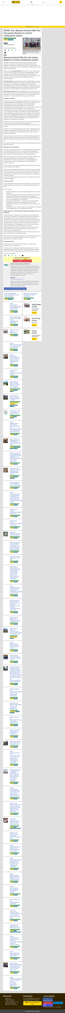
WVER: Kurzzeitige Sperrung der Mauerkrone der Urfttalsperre (15, 732)
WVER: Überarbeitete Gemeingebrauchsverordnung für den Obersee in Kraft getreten (18, 306)
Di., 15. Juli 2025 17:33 (14, 611)
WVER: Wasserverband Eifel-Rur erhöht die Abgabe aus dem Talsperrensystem (15, 876)
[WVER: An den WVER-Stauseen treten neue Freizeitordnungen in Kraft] (5, 834)
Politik (15, 416)
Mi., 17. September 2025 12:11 (15, 526)
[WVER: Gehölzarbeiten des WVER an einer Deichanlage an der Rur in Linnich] (5, 847)
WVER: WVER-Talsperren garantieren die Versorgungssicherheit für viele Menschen (16, 631)
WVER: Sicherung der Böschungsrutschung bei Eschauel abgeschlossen (15, 720)
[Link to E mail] (19, 50)
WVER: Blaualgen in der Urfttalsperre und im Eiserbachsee (15, 484)
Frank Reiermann (58, 1007)
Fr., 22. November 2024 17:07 (15, 946)
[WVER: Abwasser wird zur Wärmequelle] (5, 331)
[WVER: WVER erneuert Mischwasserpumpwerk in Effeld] (5, 371)
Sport (29, 299)
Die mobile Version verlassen (33, 1011)
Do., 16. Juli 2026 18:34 (14, 324)
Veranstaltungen (13, 828)
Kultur (15, 447)
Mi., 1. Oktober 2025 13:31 (15, 503)
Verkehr (12, 391)
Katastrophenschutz (14, 405)
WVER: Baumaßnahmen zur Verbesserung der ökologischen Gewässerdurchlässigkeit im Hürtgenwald (16, 590)
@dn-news (48, 1002)
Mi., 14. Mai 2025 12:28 (14, 710)
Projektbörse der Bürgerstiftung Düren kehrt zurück (15, 926)
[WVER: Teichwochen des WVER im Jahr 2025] (5, 558)
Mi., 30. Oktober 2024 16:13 (15, 971)
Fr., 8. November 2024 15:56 (10, 38)
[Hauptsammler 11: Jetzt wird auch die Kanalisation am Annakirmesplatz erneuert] (5, 470)
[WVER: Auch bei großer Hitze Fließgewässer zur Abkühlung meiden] (5, 618)
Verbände (11, 39)
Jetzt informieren (36, 26)
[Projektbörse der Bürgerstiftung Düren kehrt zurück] (5, 926)
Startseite (9, 998)
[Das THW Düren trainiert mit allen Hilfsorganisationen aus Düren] (5, 397)
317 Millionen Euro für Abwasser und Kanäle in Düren (15, 412)
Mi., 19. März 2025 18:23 (14, 735)
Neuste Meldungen (10, 999)
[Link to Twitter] (15, 50)
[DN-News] (16, 2)
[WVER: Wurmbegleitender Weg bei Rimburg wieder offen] (5, 953)
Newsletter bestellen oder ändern (33, 1003)
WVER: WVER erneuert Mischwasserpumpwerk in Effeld (16, 372)
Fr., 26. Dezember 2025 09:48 (15, 401)
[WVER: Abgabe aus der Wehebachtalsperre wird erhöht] (5, 901)
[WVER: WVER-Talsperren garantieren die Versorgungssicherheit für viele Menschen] (5, 630)
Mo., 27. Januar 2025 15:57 (15, 852)
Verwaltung (10, 299)
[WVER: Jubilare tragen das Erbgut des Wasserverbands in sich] (5, 657)
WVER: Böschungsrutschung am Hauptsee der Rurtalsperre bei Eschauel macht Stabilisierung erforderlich (15, 862)
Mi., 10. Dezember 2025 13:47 (15, 415)
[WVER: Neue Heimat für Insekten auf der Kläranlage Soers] (5, 743)
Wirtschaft (12, 712)
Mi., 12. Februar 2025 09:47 (15, 797)
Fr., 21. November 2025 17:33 (15, 433)
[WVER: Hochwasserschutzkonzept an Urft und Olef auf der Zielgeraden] (5, 345)
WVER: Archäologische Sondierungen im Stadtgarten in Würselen (14, 889)
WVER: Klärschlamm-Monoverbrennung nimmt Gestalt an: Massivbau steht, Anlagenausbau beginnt (15, 359)
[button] (32, 44)
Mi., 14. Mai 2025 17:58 (14, 683)
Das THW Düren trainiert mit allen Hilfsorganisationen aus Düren (15, 397)
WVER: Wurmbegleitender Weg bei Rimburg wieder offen (15, 953)
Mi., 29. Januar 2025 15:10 (15, 813)
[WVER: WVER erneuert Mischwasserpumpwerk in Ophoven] (5, 511)
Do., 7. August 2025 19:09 (15, 580)
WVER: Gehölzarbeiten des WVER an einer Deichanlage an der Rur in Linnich (15, 848)
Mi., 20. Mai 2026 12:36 (14, 364)
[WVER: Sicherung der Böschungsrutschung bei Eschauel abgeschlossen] (5, 718)
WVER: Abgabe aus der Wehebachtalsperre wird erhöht (15, 901)
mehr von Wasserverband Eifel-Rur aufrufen (15, 288)
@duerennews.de (48, 1000)
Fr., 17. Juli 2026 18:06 (14, 310)
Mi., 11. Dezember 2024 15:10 (15, 929)
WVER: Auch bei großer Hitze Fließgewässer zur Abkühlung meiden (15, 619)
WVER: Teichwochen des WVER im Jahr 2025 (15, 558)
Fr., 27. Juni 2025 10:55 (14, 649)
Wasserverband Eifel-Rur (9, 44)
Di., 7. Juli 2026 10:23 (14, 349)
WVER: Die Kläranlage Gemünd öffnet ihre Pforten (15, 534)
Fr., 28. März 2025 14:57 (14, 724)
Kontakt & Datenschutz (11, 1003)
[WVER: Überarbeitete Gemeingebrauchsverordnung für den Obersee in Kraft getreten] (5, 305)
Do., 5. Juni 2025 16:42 (14, 661)
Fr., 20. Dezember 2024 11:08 (15, 905)
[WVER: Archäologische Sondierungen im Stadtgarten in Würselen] (5, 888)
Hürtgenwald (13, 711)
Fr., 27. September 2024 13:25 (15, 987)
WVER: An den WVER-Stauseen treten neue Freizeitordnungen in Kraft (15, 835)
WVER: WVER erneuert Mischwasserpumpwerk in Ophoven (16, 511)
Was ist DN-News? (10, 1000)
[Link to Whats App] (12, 50)
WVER (6, 43)
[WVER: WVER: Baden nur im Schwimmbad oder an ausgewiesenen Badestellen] (5, 318)
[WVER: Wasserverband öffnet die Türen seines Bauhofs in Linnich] (5, 644)
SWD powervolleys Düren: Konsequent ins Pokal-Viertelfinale (31, 295)
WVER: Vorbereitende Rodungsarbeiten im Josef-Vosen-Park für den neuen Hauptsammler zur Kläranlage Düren (15, 792)
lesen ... (34, 312)
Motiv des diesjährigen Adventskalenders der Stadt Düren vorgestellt (11, 295)
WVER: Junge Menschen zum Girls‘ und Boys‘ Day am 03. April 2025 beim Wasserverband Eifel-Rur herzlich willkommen (15, 807)
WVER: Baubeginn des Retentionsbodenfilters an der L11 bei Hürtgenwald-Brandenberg (16, 692)
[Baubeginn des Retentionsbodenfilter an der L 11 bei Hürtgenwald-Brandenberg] (5, 704)
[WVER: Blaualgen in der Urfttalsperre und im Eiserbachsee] (5, 484)
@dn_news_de (58, 1002)
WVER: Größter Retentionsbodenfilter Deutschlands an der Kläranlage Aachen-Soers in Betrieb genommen (15, 967)
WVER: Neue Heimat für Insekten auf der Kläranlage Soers (15, 743)
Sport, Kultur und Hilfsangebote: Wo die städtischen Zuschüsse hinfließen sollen (15, 441)
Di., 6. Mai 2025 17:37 (14, 697)
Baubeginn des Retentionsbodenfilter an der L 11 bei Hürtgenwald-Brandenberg (15, 705)
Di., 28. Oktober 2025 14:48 (15, 475)
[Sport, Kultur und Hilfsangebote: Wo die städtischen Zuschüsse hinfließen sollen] (5, 440)
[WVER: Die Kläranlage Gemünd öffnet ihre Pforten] (5, 534)
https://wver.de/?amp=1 (16, 279)
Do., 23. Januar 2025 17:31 (15, 868)
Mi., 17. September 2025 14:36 (15, 515)
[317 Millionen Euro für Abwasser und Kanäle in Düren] (5, 412)
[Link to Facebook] (5, 50)
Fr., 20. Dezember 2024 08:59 (15, 919)
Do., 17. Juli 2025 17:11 (14, 594)
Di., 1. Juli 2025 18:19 (14, 635)
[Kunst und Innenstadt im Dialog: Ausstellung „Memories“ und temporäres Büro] (5, 820)
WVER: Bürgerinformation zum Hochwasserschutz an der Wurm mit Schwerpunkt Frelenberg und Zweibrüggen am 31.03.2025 (15, 757)
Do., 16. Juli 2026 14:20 (14, 334)
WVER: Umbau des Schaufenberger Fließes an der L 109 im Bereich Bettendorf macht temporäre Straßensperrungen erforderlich (15, 605)
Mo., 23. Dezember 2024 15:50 (15, 893)
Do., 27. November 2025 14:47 (15, 446)
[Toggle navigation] (31, 2)
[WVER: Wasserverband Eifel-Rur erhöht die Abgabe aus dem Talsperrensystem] (5, 875)
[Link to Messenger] (8, 50)
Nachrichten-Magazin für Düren (12, 1001)
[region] (32, 16)
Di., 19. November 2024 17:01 (15, 957)
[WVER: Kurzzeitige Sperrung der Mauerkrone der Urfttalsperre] (5, 731)
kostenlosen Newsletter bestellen (22, 261)
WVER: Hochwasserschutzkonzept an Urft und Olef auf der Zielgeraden (17, 345)
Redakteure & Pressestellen (12, 1004)
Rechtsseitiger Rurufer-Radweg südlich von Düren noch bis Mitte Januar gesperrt (14, 384)
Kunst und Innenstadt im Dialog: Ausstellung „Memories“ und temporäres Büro (15, 821)
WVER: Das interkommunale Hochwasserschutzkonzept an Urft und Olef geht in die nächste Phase (17, 914)
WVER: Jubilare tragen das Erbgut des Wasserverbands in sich (15, 657)
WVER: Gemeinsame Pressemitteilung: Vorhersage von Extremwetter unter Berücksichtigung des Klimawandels (15, 546)
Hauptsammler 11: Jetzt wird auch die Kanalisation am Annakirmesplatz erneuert (15, 471)
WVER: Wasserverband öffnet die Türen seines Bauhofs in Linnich (14, 645)
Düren (6, 39)
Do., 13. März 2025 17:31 (14, 782)
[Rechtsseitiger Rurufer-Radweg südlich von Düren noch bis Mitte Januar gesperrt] (5, 383)
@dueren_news (58, 999)
